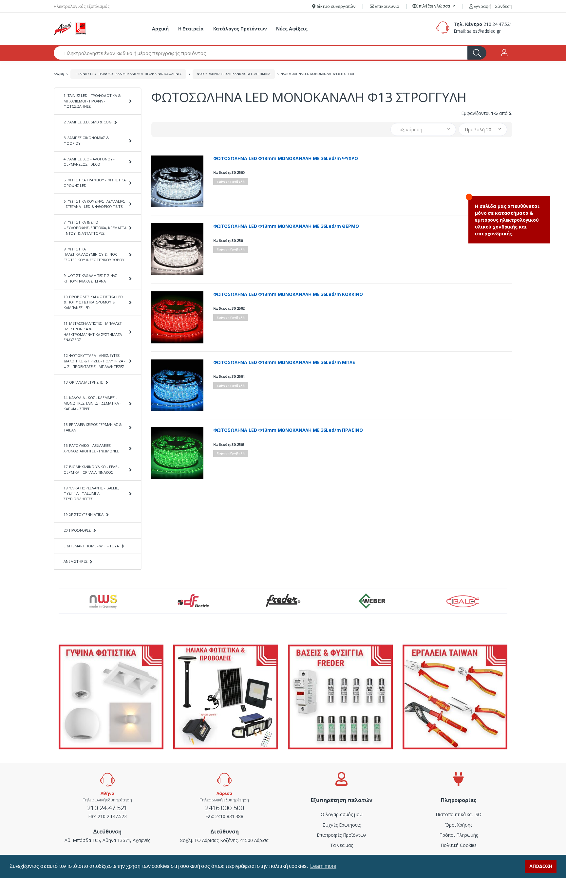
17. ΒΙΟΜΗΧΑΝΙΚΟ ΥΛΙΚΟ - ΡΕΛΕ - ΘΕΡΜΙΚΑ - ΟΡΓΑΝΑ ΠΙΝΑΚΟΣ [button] (92, 469)
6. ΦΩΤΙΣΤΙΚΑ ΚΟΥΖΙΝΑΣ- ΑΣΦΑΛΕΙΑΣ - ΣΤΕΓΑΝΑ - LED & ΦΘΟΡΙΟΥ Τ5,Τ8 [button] (94, 204)
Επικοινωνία (386, 6)
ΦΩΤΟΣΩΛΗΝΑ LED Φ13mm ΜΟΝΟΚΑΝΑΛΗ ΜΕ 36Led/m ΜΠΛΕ (284, 362)
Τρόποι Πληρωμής (459, 835)
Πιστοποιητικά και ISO (458, 814)
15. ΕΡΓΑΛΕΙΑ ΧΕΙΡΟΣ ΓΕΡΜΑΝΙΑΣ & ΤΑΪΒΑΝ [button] (93, 427)
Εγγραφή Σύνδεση (492, 6)
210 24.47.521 (497, 24)
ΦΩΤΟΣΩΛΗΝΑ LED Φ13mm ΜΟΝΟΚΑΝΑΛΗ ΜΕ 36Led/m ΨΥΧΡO (285, 158)
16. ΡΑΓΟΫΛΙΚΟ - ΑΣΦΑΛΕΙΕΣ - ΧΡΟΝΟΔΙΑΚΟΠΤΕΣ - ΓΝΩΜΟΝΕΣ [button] (91, 448)
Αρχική (160, 29)
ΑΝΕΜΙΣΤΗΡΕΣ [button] (75, 561)
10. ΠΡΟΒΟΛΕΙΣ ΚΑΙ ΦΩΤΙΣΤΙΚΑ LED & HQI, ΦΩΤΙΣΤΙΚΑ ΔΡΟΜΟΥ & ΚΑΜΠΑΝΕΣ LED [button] (93, 302)
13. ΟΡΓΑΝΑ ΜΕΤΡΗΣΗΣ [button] (83, 382)
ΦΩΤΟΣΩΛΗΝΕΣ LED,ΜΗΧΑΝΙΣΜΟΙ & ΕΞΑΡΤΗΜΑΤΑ (233, 74)
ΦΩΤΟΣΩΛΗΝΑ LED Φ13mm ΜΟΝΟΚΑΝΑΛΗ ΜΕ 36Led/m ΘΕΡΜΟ (286, 226)
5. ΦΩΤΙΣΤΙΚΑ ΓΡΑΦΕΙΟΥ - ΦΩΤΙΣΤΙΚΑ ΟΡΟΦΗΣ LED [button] (95, 182)
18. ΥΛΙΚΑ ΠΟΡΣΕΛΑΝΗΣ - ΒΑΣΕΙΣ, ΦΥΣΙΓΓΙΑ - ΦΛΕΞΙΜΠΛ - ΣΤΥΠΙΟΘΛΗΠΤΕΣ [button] (91, 493)
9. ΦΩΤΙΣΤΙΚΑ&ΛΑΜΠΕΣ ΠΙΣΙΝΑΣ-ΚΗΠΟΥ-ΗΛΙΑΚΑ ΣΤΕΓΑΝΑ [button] (91, 278)
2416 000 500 (224, 807)
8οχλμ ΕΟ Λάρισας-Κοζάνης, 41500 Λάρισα (224, 840)
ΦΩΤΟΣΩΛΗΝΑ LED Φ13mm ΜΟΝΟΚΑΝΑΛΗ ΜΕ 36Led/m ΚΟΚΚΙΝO (288, 294)
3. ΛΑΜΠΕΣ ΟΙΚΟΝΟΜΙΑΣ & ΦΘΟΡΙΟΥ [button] (86, 140)
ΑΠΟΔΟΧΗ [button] (540, 866)
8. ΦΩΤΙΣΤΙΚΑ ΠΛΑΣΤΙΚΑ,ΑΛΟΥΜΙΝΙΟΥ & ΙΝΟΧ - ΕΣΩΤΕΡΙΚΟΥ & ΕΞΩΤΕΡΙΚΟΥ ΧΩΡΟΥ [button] (94, 255)
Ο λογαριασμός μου (342, 814)
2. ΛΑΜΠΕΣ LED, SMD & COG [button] (88, 121)
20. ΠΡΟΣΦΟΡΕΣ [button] (77, 530)
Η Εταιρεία (191, 29)
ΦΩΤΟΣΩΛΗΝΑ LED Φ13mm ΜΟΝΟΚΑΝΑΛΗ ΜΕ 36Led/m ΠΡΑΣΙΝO (288, 430)
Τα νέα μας (341, 845)
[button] (433, 6)
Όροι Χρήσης (458, 825)
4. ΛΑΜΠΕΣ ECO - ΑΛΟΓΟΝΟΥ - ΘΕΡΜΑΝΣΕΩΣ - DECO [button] (89, 161)
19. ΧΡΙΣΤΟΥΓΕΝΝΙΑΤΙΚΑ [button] (84, 514)
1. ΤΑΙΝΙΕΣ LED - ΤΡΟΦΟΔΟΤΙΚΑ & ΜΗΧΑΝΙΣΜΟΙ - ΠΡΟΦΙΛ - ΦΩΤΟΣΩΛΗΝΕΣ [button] (92, 101)
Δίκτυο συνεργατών (335, 6)
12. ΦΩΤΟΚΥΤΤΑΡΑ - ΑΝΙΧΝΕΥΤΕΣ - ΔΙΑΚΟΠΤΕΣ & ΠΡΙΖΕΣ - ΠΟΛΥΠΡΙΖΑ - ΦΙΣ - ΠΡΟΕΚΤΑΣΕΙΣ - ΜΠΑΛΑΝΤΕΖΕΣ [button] (94, 361)
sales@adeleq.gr (484, 31)
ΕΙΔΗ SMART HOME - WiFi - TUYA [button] (91, 545)
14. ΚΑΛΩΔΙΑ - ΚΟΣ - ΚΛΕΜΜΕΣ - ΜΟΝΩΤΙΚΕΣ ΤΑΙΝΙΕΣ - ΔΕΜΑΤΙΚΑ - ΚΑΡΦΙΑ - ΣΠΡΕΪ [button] (92, 403)
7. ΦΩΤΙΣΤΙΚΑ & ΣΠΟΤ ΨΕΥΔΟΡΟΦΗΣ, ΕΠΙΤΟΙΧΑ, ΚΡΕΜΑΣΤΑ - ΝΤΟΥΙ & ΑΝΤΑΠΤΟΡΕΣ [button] (95, 228)
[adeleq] (70, 28)
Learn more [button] (323, 866)
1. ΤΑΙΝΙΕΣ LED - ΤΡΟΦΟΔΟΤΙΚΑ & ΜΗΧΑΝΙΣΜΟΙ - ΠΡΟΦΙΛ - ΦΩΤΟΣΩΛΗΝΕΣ (128, 74)
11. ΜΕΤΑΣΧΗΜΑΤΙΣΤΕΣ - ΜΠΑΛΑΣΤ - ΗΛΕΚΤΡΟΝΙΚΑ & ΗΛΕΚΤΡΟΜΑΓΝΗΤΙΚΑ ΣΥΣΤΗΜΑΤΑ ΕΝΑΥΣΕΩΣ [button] (94, 331)
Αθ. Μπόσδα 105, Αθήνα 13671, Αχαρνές (107, 840)
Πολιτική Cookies (459, 845)
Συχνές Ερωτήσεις (342, 825)
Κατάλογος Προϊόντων (240, 29)
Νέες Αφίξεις (291, 29)
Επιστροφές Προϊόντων (341, 835)
